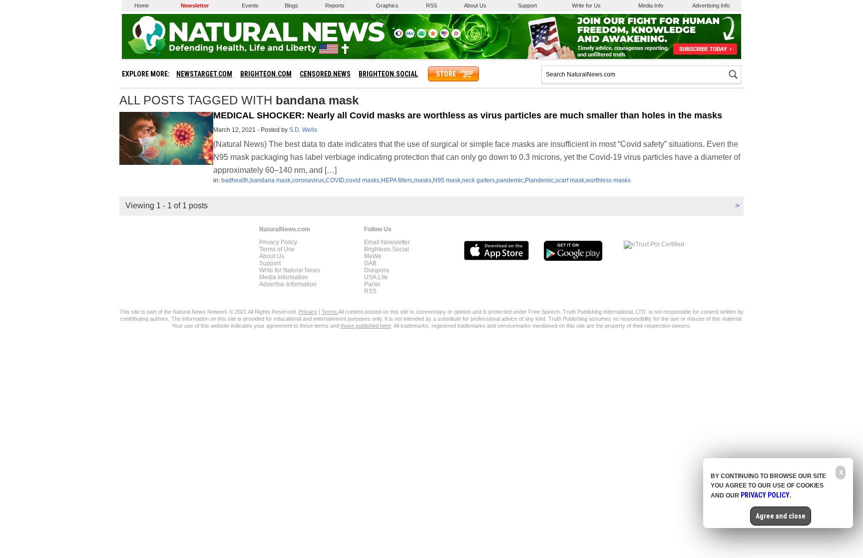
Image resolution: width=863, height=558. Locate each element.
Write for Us (586, 5)
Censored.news (325, 74)
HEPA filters (397, 180)
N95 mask (446, 180)
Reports (335, 5)
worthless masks (608, 180)
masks (423, 180)
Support (527, 5)
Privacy (308, 312)
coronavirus (308, 180)
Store (446, 74)
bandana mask (270, 180)
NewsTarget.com (204, 74)
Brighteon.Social (386, 249)
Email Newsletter (387, 242)
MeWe (373, 256)
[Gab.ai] (421, 35)
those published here (366, 326)
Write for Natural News (289, 270)
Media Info (650, 5)
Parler (372, 284)
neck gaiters (478, 180)
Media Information (283, 277)
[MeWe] (410, 35)
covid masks (363, 180)
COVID (335, 180)
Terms (330, 312)
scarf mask (569, 180)
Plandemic (539, 180)
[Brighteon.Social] (398, 35)
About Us (475, 5)
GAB (370, 263)
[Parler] (455, 35)
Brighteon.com (266, 74)
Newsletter (195, 5)
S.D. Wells (303, 129)
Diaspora (376, 270)
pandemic (509, 180)
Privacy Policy (278, 242)
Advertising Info (711, 5)
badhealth (235, 180)
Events (250, 5)
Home (141, 5)
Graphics (387, 5)
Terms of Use (277, 249)
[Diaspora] (433, 35)
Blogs (291, 5)
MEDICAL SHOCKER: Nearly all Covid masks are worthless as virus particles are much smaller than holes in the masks (467, 115)
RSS (431, 5)
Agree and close (781, 516)
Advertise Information (288, 284)
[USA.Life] (444, 35)
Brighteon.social (388, 74)
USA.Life (376, 277)
